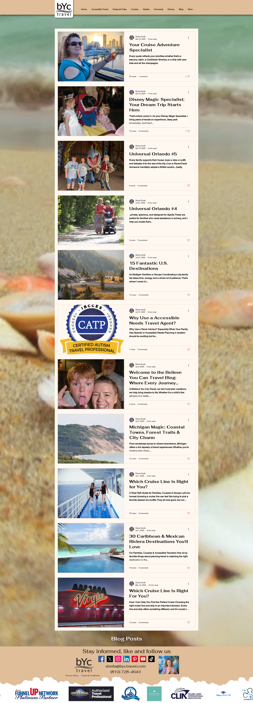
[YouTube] (143, 659)
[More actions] (189, 37)
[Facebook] (101, 659)
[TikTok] (151, 659)
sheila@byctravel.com (125, 666)
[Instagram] (118, 659)
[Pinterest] (135, 659)
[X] (110, 659)
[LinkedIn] (126, 659)
